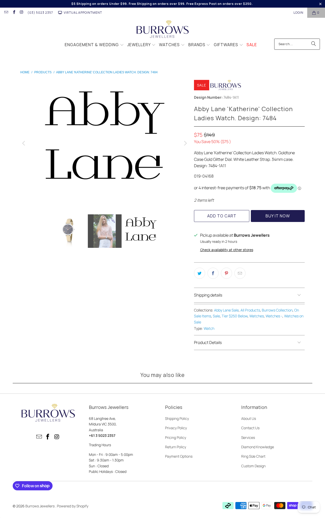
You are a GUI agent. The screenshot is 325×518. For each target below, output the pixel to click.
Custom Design (253, 465)
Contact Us (250, 427)
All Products (250, 310)
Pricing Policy (175, 437)
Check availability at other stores (226, 250)
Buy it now (278, 216)
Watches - (274, 316)
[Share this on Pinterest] (226, 273)
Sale (216, 316)
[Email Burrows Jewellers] (6, 12)
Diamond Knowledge (257, 446)
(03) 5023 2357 (40, 12)
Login (298, 12)
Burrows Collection (277, 310)
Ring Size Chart (253, 456)
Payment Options (178, 456)
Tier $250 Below (235, 316)
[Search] (313, 44)
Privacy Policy (176, 427)
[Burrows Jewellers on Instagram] (21, 12)
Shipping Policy (177, 418)
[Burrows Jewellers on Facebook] (13, 12)
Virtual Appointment (83, 12)
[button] (94, 45)
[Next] (185, 143)
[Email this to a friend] (240, 273)
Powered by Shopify (72, 506)
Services (248, 437)
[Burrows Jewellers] (163, 29)
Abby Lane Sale (226, 310)
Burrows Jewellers (40, 506)
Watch (209, 328)
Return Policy (175, 446)
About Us (248, 418)
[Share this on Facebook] (213, 273)
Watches (256, 316)
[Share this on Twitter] (199, 273)
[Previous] (24, 143)
